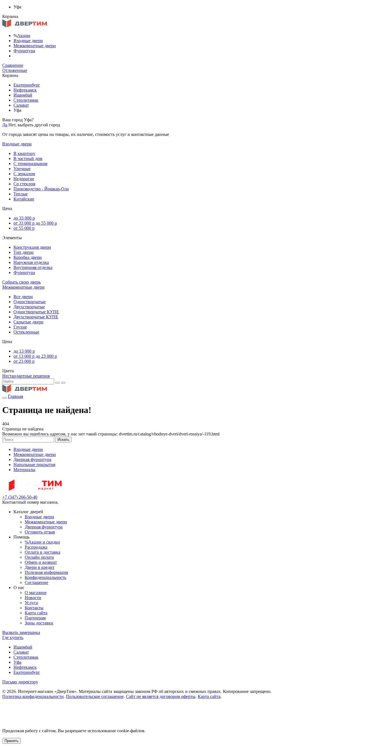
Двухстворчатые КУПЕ (35, 316)
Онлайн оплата (39, 557)
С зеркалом (24, 173)
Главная (15, 396)
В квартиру (24, 153)
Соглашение (36, 582)
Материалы (24, 469)
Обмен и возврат (41, 562)
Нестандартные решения (26, 375)
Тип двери (23, 252)
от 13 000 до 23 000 (35, 356)
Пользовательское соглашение (95, 696)
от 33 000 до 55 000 (35, 223)
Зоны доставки (39, 622)
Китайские (23, 199)
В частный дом (27, 158)
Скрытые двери (28, 322)
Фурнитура (24, 50)
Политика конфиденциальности (33, 696)
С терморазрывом (30, 163)
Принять (11, 741)
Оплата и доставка (42, 552)
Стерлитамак (25, 100)
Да (4, 124)
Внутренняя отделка (32, 267)
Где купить (12, 637)
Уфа (17, 662)
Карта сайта (36, 612)
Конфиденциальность (45, 577)
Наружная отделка (31, 262)
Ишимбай (22, 95)
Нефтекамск (25, 90)
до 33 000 (24, 218)
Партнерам (35, 617)
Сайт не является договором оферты (160, 696)
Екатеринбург (26, 85)
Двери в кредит (39, 567)
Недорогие (23, 178)
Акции (23, 35)
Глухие (20, 327)
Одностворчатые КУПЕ (36, 311)
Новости (33, 597)
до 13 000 (24, 351)
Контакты (34, 607)
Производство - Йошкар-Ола (41, 188)
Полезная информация (46, 572)
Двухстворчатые (29, 306)
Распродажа (36, 547)
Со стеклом (24, 183)
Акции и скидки (42, 542)
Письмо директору (20, 681)
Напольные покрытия (34, 464)
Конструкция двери (32, 247)
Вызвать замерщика (21, 632)
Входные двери (28, 40)
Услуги (31, 602)
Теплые (20, 193)
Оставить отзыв (40, 532)
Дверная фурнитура (32, 459)
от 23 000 (23, 361)
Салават (21, 105)
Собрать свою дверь (21, 282)
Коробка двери (27, 257)
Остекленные (26, 332)
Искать (63, 439)
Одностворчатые (29, 301)
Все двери (23, 296)
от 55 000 (23, 228)
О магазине (36, 592)
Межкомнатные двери (34, 45)
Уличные (22, 168)
